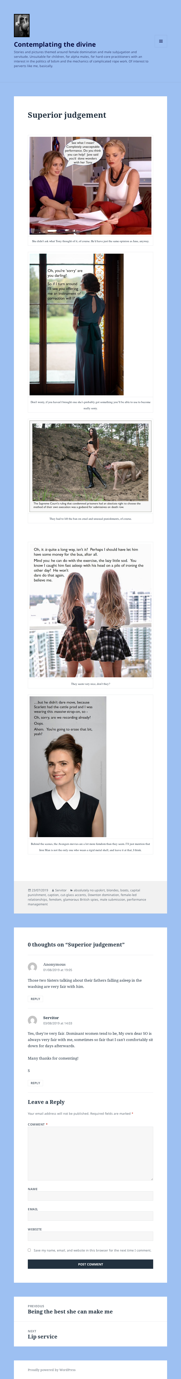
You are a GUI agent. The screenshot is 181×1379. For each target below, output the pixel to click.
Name (33, 1189)
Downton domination (103, 895)
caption (53, 895)
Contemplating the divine (55, 44)
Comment (38, 1124)
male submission (112, 899)
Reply (35, 999)
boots (124, 890)
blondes (113, 890)
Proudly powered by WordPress (51, 1370)
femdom (55, 899)
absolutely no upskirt (89, 890)
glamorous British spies (80, 899)
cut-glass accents (73, 895)
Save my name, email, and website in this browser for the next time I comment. (92, 1250)
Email (33, 1209)
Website (35, 1229)
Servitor (61, 890)
